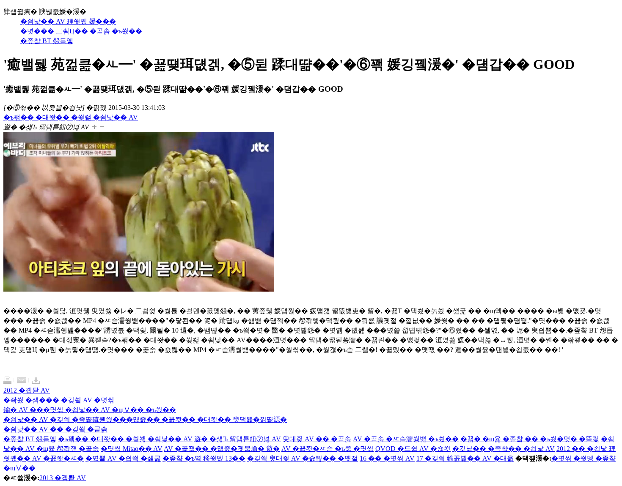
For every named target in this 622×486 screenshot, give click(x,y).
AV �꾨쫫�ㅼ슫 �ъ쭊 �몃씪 (327, 448)
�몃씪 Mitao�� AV (131, 448)
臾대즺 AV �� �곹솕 (317, 438)
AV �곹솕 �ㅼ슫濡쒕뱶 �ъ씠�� (406, 438)
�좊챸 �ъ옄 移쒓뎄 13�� (203, 458)
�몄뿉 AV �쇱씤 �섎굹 (123, 458)
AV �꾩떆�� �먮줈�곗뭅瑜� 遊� (222, 448)
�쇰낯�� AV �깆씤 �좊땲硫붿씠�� (64, 419)
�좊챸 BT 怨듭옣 (29, 438)
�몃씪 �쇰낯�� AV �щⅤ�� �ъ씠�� (109, 409)
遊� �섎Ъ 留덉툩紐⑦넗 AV (237, 438)
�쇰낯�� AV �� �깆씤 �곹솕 (55, 429)
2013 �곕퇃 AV (62, 477)
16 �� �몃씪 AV (387, 458)
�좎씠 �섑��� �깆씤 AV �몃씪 (58, 400)
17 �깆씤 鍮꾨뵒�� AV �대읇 (465, 458)
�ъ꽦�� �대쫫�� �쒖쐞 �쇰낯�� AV (125, 438)
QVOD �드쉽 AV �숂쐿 (413, 448)
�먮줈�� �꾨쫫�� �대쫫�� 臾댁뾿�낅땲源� (206, 419)
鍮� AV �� (23, 409)
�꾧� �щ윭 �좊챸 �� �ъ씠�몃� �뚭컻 (529, 438)
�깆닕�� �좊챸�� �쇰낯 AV (503, 448)
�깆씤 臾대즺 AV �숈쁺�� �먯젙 (302, 458)
